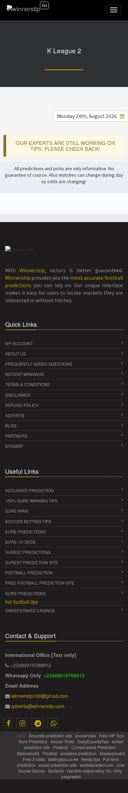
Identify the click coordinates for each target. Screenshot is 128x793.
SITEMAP (14, 446)
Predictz (50, 753)
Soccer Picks (63, 741)
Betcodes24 (28, 753)
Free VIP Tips (112, 735)
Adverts (14, 415)
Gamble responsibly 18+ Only (95, 771)
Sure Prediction (33, 741)
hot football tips (21, 601)
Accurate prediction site (51, 735)
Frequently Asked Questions (38, 364)
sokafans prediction (79, 753)
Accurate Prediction (29, 490)
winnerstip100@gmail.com (39, 695)
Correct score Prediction (94, 747)
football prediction (29, 572)
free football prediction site (39, 583)
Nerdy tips (91, 759)
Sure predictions (25, 593)
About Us (15, 353)
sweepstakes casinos (30, 610)
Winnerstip (32, 270)
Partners (16, 436)
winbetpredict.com (97, 765)
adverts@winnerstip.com (38, 706)
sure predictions (25, 531)
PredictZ (61, 747)
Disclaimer (17, 395)
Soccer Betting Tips (28, 521)
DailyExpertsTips (93, 741)
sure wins (16, 511)
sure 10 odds (20, 542)
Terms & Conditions (27, 384)
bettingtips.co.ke (63, 759)
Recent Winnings (24, 374)
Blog (10, 425)
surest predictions (28, 552)
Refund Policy (22, 405)
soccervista (86, 735)
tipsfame (56, 771)
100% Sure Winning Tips (31, 500)
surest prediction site (31, 562)
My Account (19, 343)
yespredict (71, 776)
